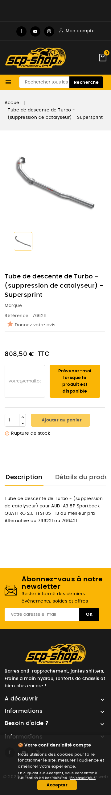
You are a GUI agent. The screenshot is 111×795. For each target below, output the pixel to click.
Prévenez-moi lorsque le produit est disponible (75, 381)
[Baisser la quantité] (22, 423)
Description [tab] (24, 477)
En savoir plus (83, 778)
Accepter (57, 785)
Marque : (15, 306)
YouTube (35, 31)
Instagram (49, 31)
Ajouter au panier (61, 420)
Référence (17, 316)
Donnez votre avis (35, 325)
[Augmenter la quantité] (22, 417)
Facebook (21, 31)
